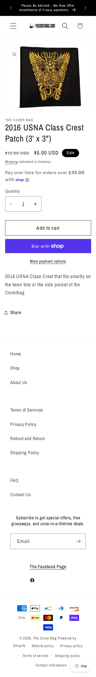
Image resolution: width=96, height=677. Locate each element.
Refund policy (43, 645)
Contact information (51, 665)
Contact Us (20, 494)
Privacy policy (71, 645)
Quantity (12, 191)
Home (15, 354)
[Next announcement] (85, 7)
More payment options (48, 261)
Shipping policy (67, 655)
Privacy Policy (23, 424)
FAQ (14, 480)
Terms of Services (26, 410)
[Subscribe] (78, 541)
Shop (15, 368)
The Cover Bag (45, 638)
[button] (13, 26)
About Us (18, 382)
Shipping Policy (24, 452)
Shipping (11, 161)
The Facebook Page (48, 566)
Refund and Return (27, 438)
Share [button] (15, 312)
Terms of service (35, 655)
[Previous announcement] (10, 7)
